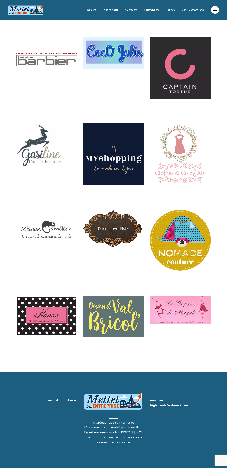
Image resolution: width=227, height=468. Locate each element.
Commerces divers (41, 90)
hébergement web (97, 427)
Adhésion (71, 400)
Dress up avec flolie (108, 260)
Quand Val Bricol (104, 349)
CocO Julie (97, 81)
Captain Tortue (169, 110)
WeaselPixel (135, 427)
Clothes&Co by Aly (174, 197)
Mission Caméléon (40, 262)
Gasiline (26, 178)
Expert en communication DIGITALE (109, 432)
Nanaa (25, 348)
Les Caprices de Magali (179, 336)
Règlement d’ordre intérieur (169, 405)
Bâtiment (22, 90)
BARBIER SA (31, 96)
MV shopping (100, 197)
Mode (86, 75)
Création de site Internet (113, 423)
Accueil (53, 400)
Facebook (156, 400)
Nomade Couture (172, 283)
